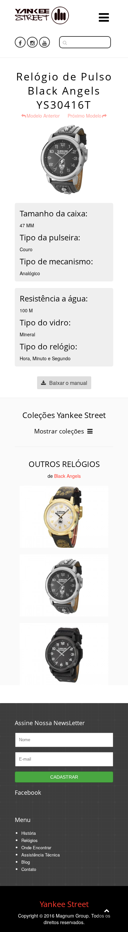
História (28, 833)
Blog (25, 862)
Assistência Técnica (40, 855)
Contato (28, 869)
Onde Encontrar (36, 847)
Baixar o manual (68, 383)
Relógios (29, 840)
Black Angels (67, 476)
